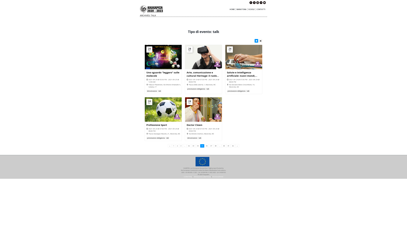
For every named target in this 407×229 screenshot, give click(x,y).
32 (189, 146)
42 (233, 146)
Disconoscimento (217, 177)
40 (224, 146)
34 (198, 146)
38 (215, 146)
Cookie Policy (188, 177)
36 (207, 146)
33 (193, 146)
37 (211, 146)
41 (228, 146)
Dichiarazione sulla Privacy (202, 177)
